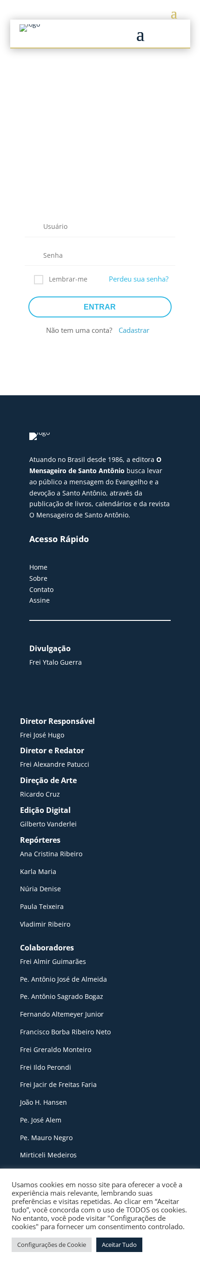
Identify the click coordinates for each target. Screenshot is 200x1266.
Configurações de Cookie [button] (51, 1244)
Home (38, 567)
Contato (41, 589)
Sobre (38, 578)
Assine (39, 600)
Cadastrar (134, 330)
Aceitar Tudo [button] (119, 1244)
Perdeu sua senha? (138, 278)
